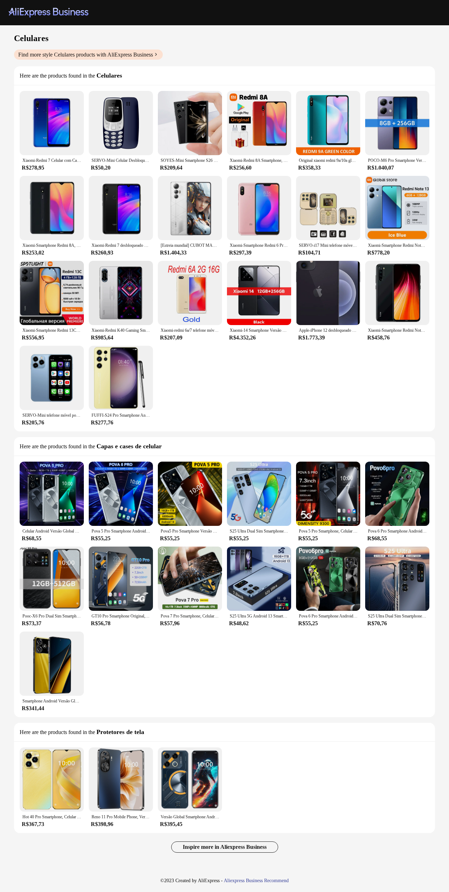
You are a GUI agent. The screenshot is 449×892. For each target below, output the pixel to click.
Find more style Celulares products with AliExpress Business (85, 55)
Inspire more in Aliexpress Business (225, 847)
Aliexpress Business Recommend (256, 880)
